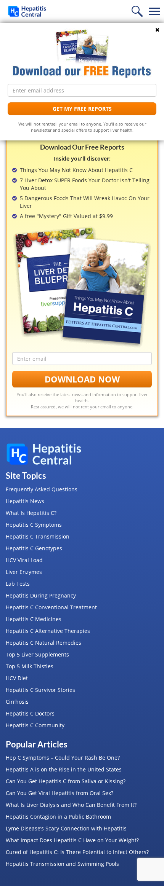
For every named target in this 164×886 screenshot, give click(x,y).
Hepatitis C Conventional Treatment (51, 607)
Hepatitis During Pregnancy (41, 595)
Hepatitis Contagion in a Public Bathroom (58, 816)
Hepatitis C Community (35, 725)
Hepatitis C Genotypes (34, 548)
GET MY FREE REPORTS (82, 108)
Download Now (82, 379)
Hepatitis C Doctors (30, 713)
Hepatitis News (25, 501)
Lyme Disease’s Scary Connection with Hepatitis (66, 828)
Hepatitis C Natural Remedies (43, 642)
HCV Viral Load (24, 560)
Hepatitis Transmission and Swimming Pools (62, 863)
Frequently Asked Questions (41, 489)
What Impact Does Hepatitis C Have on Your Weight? (72, 840)
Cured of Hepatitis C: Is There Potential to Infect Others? (77, 852)
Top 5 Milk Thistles (29, 666)
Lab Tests (18, 583)
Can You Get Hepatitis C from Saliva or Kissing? (65, 781)
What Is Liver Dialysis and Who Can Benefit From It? (71, 804)
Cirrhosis (17, 701)
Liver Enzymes (24, 571)
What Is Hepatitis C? (31, 512)
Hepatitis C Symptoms (34, 524)
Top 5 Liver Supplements (37, 654)
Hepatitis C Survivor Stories (40, 689)
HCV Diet (17, 678)
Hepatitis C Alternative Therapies (48, 630)
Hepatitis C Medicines (33, 619)
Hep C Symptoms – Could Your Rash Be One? (63, 757)
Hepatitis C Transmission (37, 536)
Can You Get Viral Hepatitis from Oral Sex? (59, 793)
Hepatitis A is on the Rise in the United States (64, 769)
